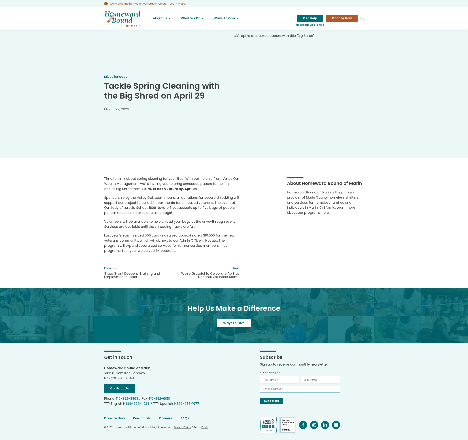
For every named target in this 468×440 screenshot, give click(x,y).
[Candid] (289, 425)
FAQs (184, 418)
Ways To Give (224, 18)
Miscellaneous (115, 76)
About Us (160, 18)
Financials (142, 418)
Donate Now (342, 18)
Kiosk (204, 427)
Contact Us (119, 388)
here (325, 212)
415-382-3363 (126, 398)
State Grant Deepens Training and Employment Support (132, 275)
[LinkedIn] (326, 425)
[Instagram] (315, 425)
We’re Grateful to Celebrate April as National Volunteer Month (210, 275)
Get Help (310, 18)
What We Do (190, 18)
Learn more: (178, 3)
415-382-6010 (159, 398)
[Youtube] (337, 425)
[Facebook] (304, 425)
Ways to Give (234, 323)
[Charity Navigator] (270, 425)
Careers (165, 418)
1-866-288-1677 (186, 403)
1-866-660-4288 (136, 403)
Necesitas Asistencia (310, 25)
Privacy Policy (182, 427)
